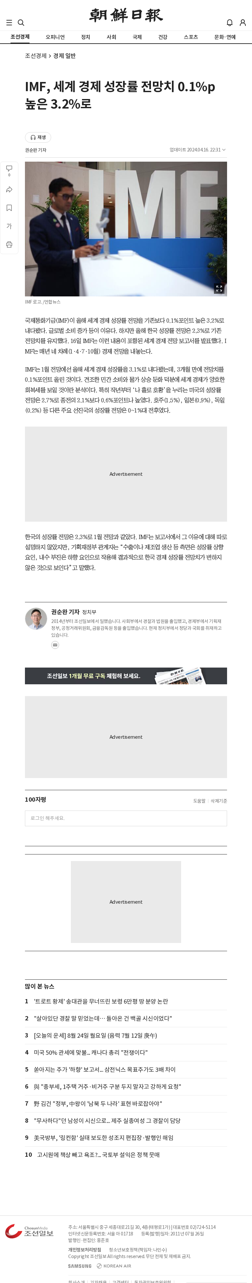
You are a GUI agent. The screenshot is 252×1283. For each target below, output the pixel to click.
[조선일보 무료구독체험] (126, 676)
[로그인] (243, 23)
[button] (9, 23)
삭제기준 (219, 801)
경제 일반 (64, 56)
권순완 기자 (35, 150)
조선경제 (36, 56)
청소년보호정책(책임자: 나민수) (138, 1250)
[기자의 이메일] (55, 647)
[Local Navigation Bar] (9, 23)
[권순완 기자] (36, 619)
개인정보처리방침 (84, 1250)
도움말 (199, 801)
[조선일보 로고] (126, 15)
